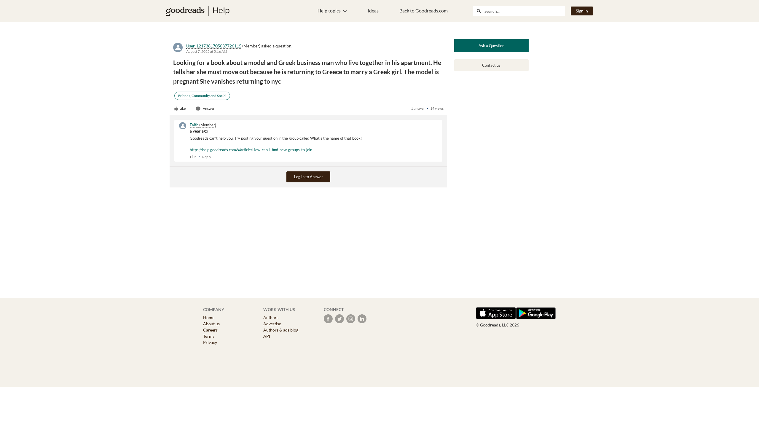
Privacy (210, 342)
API (266, 336)
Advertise (272, 323)
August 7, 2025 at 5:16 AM (206, 51)
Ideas (373, 10)
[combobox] (524, 11)
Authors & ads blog (280, 329)
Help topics (329, 10)
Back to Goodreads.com (423, 10)
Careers (210, 329)
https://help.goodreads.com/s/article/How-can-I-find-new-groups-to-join (251, 149)
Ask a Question (491, 45)
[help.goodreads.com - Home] (197, 11)
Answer (209, 108)
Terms (208, 336)
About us (211, 323)
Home (208, 317)
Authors (270, 317)
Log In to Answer (308, 176)
